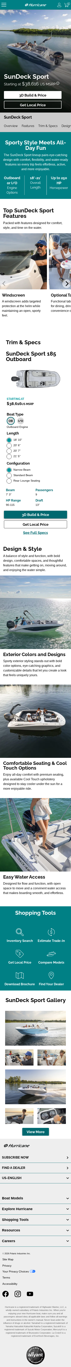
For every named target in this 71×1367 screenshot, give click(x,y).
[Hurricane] (35, 5)
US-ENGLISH (11, 1178)
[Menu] (4, 5)
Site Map (7, 1259)
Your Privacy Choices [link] (15, 1271)
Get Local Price (33, 105)
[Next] (66, 283)
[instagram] (18, 1296)
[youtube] (30, 1296)
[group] (23, 276)
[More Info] (58, 83)
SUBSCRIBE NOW (15, 1157)
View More (36, 1132)
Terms (6, 1277)
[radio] (11, 421)
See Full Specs (35, 533)
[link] (35, 1198)
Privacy (6, 1265)
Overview (11, 126)
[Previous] (4, 283)
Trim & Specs (48, 126)
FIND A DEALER (13, 1168)
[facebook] (5, 1296)
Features (28, 126)
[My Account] (59, 5)
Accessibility (9, 1283)
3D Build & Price (32, 95)
